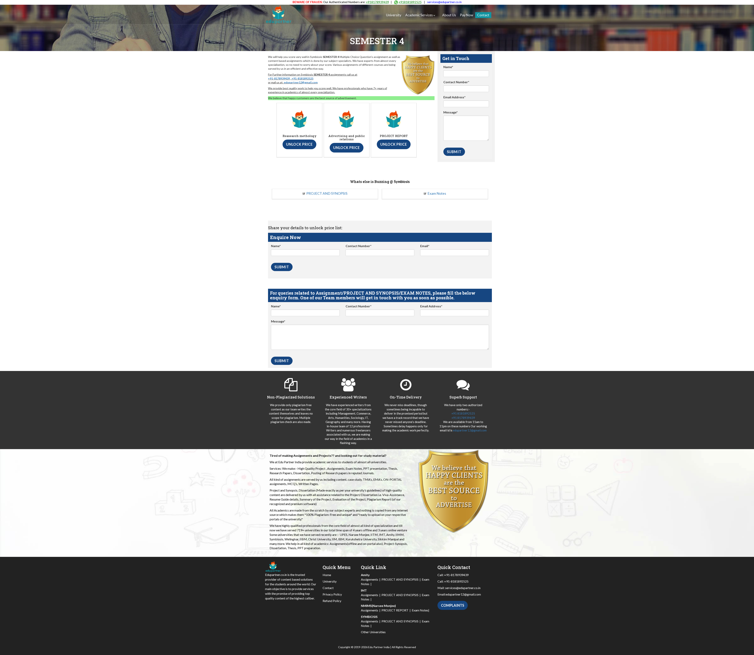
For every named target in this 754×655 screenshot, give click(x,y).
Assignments (369, 579)
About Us (449, 15)
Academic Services (419, 15)
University (393, 15)
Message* (450, 112)
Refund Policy (332, 601)
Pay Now (466, 15)
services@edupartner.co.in (444, 2)
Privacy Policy (332, 594)
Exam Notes (436, 193)
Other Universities (373, 632)
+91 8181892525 (463, 413)
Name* (448, 67)
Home (327, 575)
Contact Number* (456, 82)
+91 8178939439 (463, 417)
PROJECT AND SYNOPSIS (326, 193)
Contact (483, 15)
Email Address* (454, 97)
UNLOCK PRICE (299, 144)
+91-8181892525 (302, 78)
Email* (424, 246)
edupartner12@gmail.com (301, 82)
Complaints (452, 605)
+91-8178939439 (279, 78)
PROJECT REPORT (395, 610)
